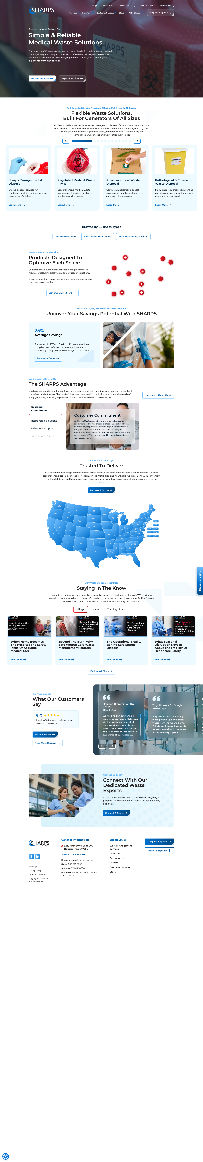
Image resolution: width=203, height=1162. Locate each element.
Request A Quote (158, 12)
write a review (43, 734)
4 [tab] (101, 141)
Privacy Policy (35, 870)
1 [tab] (82, 141)
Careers (114, 862)
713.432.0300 (78, 868)
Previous (66, 141)
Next (137, 141)
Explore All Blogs (99, 671)
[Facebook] (31, 856)
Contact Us (165, 5)
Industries (115, 853)
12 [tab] (130, 141)
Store (113, 872)
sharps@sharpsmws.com (82, 860)
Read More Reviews (45, 743)
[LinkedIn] (37, 856)
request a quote (99, 490)
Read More (16, 659)
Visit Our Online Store (60, 293)
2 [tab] (94, 141)
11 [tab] (126, 141)
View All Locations (71, 854)
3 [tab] (98, 141)
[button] (125, 257)
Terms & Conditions (38, 874)
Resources (124, 6)
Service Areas (108, 6)
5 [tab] (105, 141)
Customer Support (120, 867)
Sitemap (33, 866)
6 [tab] (108, 141)
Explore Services (70, 78)
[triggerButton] (5, 1156)
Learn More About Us (156, 395)
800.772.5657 (75, 864)
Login (95, 6)
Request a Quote (40, 78)
